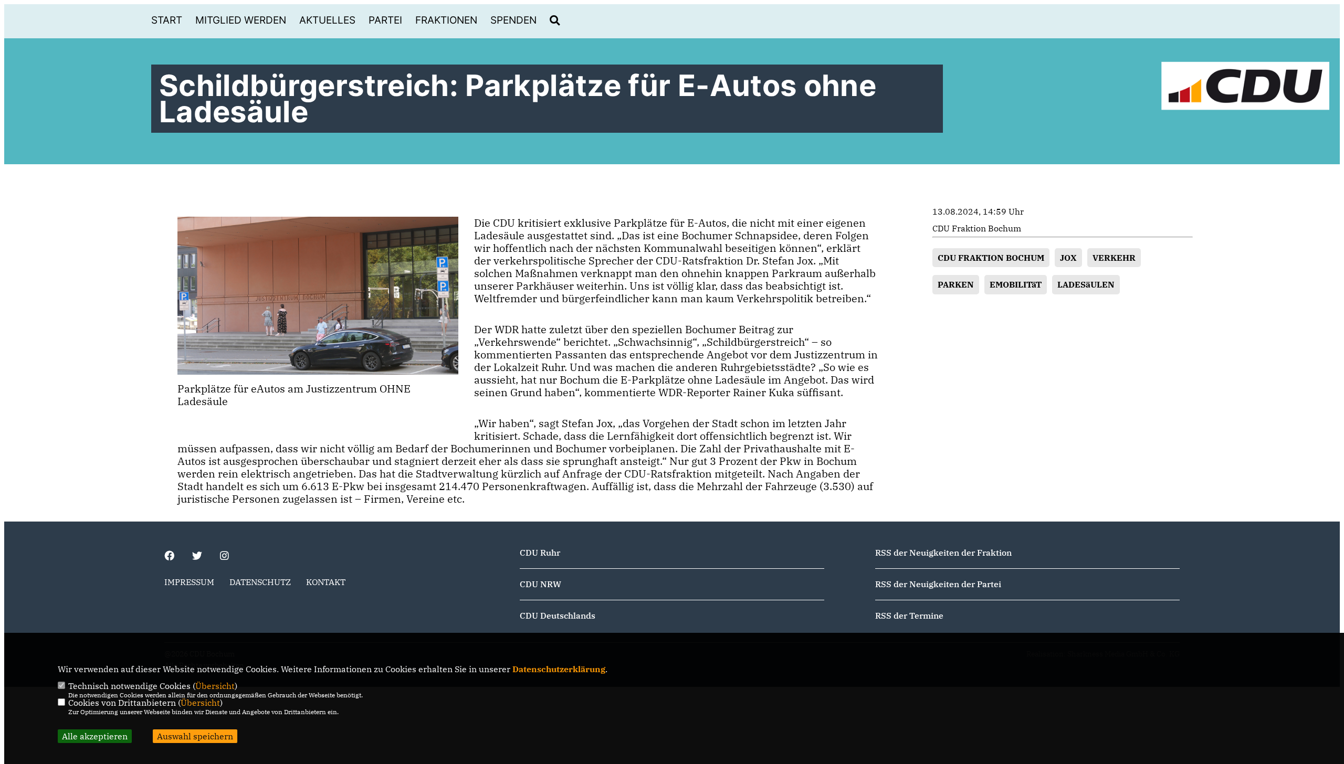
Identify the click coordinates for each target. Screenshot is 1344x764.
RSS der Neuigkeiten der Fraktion (943, 552)
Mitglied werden (240, 20)
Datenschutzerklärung (558, 669)
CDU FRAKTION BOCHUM (991, 257)
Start (166, 20)
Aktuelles (327, 20)
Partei (385, 20)
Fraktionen (446, 20)
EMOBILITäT (1016, 284)
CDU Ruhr (540, 552)
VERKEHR (1114, 257)
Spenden (513, 20)
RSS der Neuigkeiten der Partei (938, 584)
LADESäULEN (1086, 284)
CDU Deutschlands (557, 615)
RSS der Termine (909, 615)
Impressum (189, 582)
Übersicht (215, 686)
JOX (1068, 257)
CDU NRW (540, 584)
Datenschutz (260, 582)
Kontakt (325, 582)
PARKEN (956, 284)
